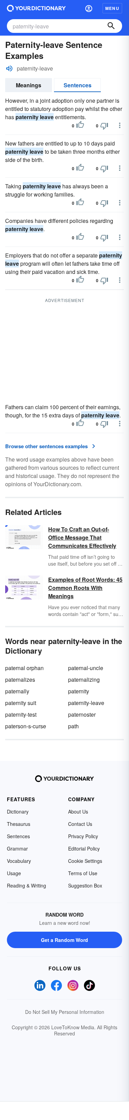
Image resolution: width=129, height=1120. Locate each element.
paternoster (82, 714)
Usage (14, 873)
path (73, 726)
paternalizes (20, 679)
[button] (89, 8)
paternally (17, 691)
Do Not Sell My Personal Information (64, 1011)
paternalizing (84, 679)
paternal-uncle (85, 668)
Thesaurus (18, 823)
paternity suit (20, 703)
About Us (78, 811)
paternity (78, 691)
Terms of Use (82, 873)
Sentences (78, 85)
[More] (120, 125)
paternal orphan (24, 668)
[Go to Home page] (36, 8)
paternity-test (20, 714)
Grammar (17, 848)
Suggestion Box (85, 885)
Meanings (28, 85)
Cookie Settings (85, 860)
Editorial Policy (84, 848)
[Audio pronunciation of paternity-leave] (9, 68)
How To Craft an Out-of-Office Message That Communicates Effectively (82, 537)
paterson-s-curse (25, 726)
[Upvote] (80, 125)
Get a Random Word (64, 939)
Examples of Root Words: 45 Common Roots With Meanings (85, 588)
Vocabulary (19, 860)
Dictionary (18, 811)
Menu (112, 8)
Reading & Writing (26, 885)
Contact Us (80, 823)
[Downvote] (104, 125)
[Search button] (111, 26)
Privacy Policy (83, 836)
